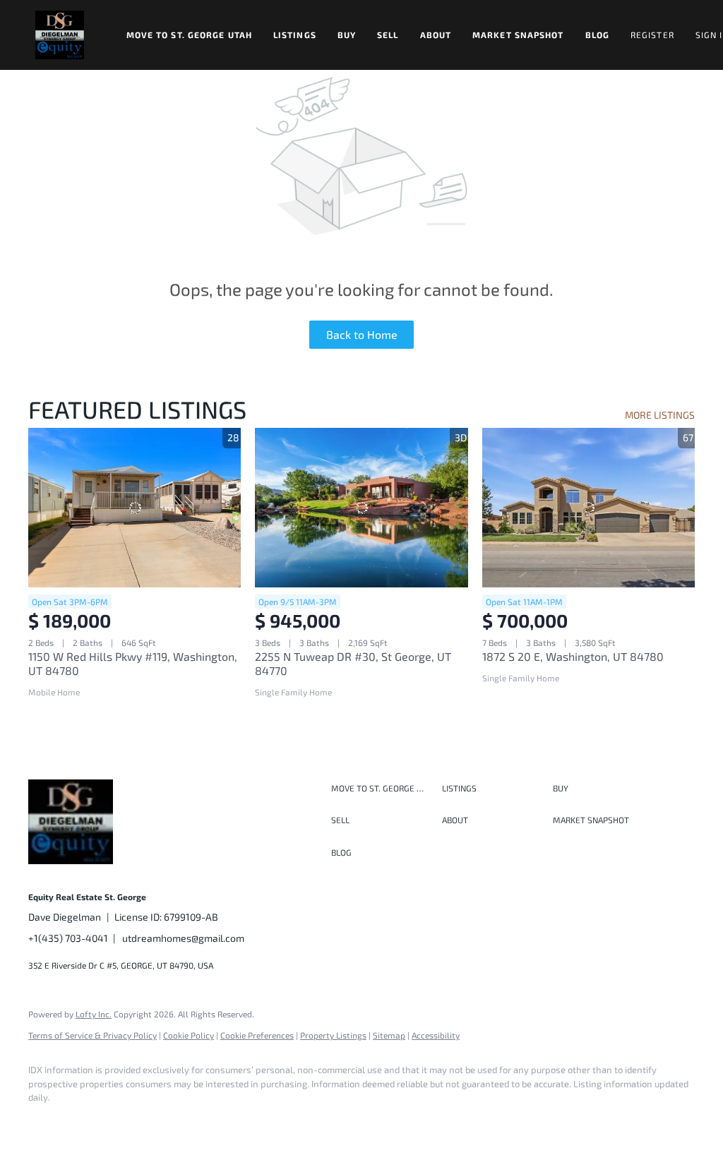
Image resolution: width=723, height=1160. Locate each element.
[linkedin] (86, 1122)
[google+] (250, 1122)
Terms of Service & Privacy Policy (92, 1035)
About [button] (436, 35)
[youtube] (209, 1122)
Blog (597, 35)
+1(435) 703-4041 (68, 938)
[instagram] (168, 1122)
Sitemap (389, 1035)
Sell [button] (387, 35)
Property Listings (333, 1035)
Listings (294, 35)
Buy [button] (346, 35)
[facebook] (45, 1122)
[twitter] (127, 1122)
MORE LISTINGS (660, 415)
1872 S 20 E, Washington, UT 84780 (573, 656)
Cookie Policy (188, 1035)
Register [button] (652, 35)
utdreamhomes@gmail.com (183, 938)
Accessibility (436, 1035)
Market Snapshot (518, 35)
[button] (59, 35)
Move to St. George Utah (189, 35)
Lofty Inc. (94, 1014)
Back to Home (362, 334)
